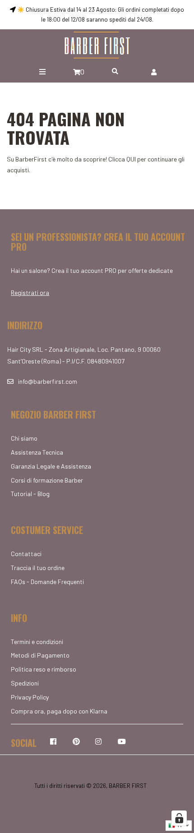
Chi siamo (24, 438)
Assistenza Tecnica (37, 452)
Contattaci (26, 553)
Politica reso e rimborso (43, 669)
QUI (131, 159)
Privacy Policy (30, 697)
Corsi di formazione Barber (47, 480)
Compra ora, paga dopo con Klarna (59, 711)
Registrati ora (30, 292)
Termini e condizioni (37, 641)
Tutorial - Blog (30, 493)
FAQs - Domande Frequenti (47, 581)
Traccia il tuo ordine (38, 567)
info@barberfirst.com (47, 381)
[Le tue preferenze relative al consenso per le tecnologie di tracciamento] (179, 818)
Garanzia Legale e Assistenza (51, 466)
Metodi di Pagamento (40, 655)
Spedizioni (25, 683)
